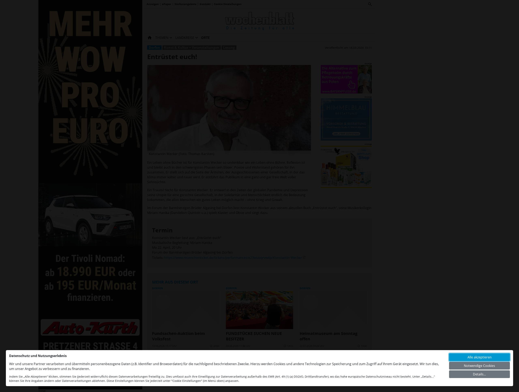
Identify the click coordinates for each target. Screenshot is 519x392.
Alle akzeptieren (480, 357)
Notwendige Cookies (479, 365)
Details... (479, 374)
